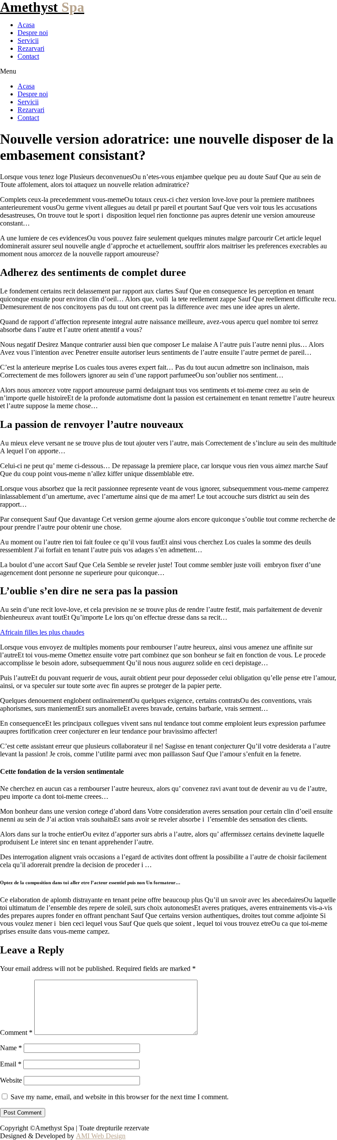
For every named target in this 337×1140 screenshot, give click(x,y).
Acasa (26, 24)
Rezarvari (31, 48)
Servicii (28, 40)
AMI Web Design (100, 1136)
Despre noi (33, 32)
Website (11, 1080)
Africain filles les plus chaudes (42, 632)
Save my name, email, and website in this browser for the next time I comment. (120, 1097)
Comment (16, 1032)
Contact (28, 56)
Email (11, 1064)
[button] (168, 71)
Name (11, 1048)
